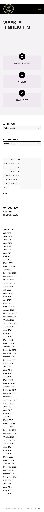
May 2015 (7, 490)
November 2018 (9, 353)
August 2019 (8, 327)
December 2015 (9, 467)
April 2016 (7, 453)
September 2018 (9, 360)
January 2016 (8, 464)
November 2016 (9, 433)
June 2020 (7, 293)
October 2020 (8, 280)
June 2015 (7, 487)
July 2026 (7, 233)
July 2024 (7, 240)
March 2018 (8, 380)
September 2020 (9, 283)
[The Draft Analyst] (18, 9)
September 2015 (9, 477)
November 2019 (9, 317)
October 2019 (8, 320)
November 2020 (9, 276)
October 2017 (8, 397)
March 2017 (8, 420)
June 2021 (7, 253)
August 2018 (8, 363)
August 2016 (8, 443)
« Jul (5, 193)
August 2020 (8, 286)
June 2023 (7, 243)
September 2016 (9, 440)
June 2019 (7, 330)
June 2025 (7, 236)
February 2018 (9, 383)
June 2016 (7, 447)
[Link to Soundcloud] (28, 508)
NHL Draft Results (10, 215)
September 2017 (9, 400)
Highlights (22, 63)
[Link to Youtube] (39, 508)
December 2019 (9, 313)
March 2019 (8, 340)
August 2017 (8, 403)
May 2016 (7, 450)
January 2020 (8, 310)
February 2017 (9, 423)
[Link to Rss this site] (31, 508)
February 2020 (9, 306)
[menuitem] (39, 9)
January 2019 (8, 347)
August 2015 (8, 480)
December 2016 (9, 430)
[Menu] (39, 9)
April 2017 (7, 417)
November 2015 (9, 470)
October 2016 (8, 437)
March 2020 (8, 303)
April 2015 (7, 494)
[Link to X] (35, 508)
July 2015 (7, 484)
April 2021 (7, 260)
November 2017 (9, 393)
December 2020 (9, 273)
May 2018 (7, 373)
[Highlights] (22, 56)
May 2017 (7, 413)
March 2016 (8, 457)
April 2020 (7, 300)
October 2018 (8, 357)
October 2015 (8, 474)
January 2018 (8, 387)
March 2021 (8, 263)
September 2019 (9, 323)
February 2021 (9, 266)
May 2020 (7, 296)
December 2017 (9, 390)
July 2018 (7, 367)
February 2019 (9, 343)
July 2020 (7, 290)
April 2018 (7, 377)
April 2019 (7, 337)
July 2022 (7, 246)
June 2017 (7, 410)
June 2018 (7, 370)
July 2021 (7, 250)
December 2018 (9, 350)
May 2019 (7, 333)
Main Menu (7, 211)
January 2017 (8, 427)
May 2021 (7, 256)
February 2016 (9, 460)
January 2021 (8, 270)
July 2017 (7, 407)
